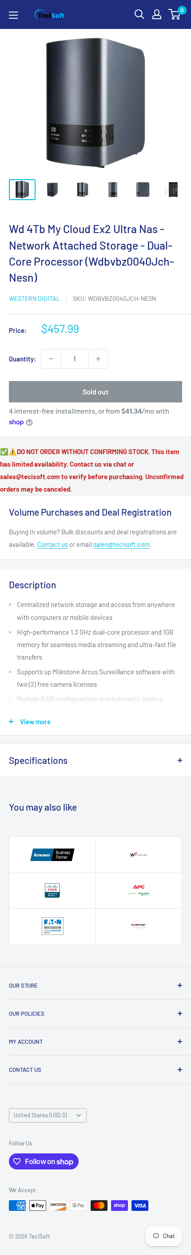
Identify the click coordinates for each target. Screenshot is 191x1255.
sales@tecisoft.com (121, 544)
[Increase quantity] (98, 358)
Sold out (95, 391)
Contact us (52, 544)
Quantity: (22, 359)
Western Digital (34, 298)
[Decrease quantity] (51, 358)
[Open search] (139, 14)
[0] (174, 14)
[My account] (156, 14)
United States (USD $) (40, 1115)
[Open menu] (13, 15)
